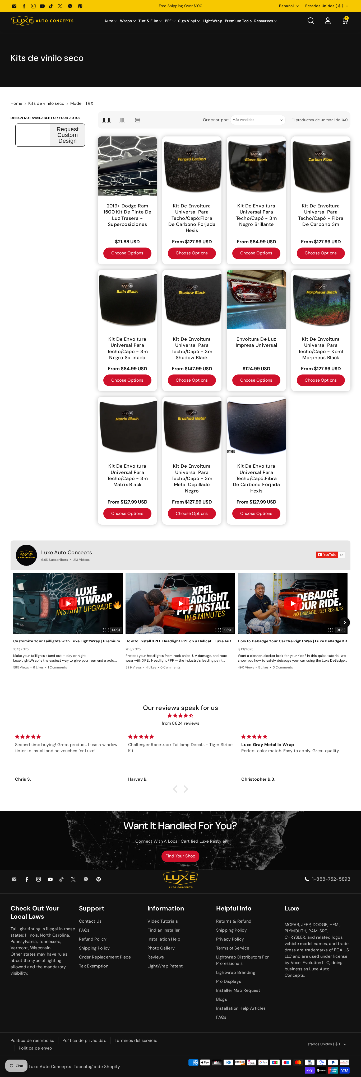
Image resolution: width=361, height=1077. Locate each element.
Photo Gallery (161, 948)
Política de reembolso (32, 1040)
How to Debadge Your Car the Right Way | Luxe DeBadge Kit (293, 641)
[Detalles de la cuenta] (328, 21)
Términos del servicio (136, 1040)
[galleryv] (122, 120)
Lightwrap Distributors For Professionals (242, 960)
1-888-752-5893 (331, 879)
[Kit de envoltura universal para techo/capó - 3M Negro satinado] (127, 299)
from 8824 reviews (180, 723)
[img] (180, 716)
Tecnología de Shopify (97, 1066)
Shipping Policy (94, 948)
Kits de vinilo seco (46, 103)
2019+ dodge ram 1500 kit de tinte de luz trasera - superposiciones (127, 215)
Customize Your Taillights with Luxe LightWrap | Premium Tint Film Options (68, 641)
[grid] (106, 120)
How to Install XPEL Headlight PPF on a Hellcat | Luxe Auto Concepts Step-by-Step (180, 641)
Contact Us (90, 921)
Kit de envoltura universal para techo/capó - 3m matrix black (127, 475)
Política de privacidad (84, 1040)
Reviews (155, 957)
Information (165, 908)
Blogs (221, 999)
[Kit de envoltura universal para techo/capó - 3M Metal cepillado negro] (191, 426)
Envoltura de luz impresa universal (256, 342)
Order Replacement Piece (105, 957)
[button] (110, 20)
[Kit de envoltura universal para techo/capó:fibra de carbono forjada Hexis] (191, 166)
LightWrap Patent (165, 966)
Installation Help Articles (241, 1008)
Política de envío (35, 1048)
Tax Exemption (93, 966)
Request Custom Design (67, 135)
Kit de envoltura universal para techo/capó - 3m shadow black (192, 348)
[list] (138, 120)
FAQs (84, 930)
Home (16, 103)
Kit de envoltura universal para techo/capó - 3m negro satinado (127, 348)
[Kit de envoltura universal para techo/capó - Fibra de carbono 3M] (320, 166)
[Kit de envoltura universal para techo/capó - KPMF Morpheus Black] (320, 299)
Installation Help (163, 939)
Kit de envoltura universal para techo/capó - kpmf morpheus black (321, 348)
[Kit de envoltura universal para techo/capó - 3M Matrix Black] (127, 426)
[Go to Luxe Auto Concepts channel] (26, 555)
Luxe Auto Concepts (66, 552)
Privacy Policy (230, 939)
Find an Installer (163, 930)
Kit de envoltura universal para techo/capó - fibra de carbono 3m (320, 215)
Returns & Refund (234, 921)
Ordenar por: (216, 119)
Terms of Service (232, 948)
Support (91, 908)
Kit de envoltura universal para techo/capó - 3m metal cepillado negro (192, 478)
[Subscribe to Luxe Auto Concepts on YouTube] (330, 555)
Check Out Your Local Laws (35, 912)
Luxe (292, 908)
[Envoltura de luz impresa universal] (256, 299)
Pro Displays (228, 981)
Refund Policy (93, 939)
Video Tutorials (162, 921)
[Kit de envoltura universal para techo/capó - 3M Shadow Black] (191, 299)
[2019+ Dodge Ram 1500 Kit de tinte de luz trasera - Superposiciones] (127, 166)
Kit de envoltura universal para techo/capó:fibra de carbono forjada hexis (191, 218)
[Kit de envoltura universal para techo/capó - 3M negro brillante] (256, 166)
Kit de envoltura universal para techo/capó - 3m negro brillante (256, 215)
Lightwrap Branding (235, 972)
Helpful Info (234, 908)
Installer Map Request (238, 990)
